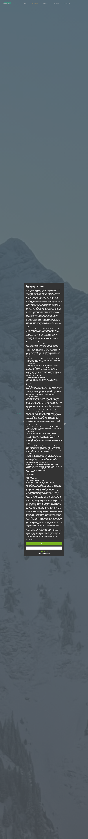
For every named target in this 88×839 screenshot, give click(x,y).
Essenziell (30, 539)
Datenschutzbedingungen (44, 553)
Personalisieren (44, 551)
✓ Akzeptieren (43, 544)
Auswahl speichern (44, 548)
